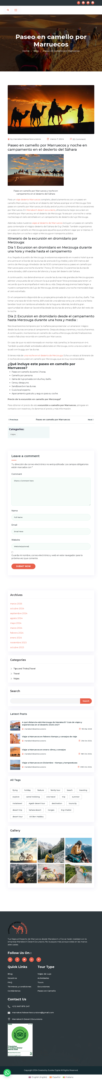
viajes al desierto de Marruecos (47, 223)
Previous (14, 419)
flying (15, 790)
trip (63, 797)
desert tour (18, 817)
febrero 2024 (16, 633)
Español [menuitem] (56, 1077)
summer (75, 797)
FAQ (10, 982)
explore (16, 797)
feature (40, 790)
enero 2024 (16, 638)
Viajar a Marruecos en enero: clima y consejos (44, 749)
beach (70, 790)
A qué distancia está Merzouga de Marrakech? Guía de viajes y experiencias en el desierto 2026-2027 (52, 723)
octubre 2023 (17, 647)
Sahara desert (35, 810)
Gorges (51, 810)
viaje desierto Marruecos (28, 199)
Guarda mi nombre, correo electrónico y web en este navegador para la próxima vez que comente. (46, 557)
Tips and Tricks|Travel (24, 668)
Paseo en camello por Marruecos (53, 419)
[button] (7, 1073)
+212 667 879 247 (20, 1006)
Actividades (43, 978)
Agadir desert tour (37, 803)
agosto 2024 (16, 618)
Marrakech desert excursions (40, 210)
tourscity (73, 803)
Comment (16, 474)
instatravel (17, 803)
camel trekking (33, 797)
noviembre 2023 (18, 642)
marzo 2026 (16, 604)
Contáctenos (14, 991)
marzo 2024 (16, 628)
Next (90, 419)
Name (14, 511)
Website (15, 540)
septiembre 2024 (18, 613)
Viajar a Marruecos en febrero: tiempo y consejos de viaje (49, 736)
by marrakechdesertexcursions (25, 139)
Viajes (13, 434)
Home (26, 51)
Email (14, 525)
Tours (41, 982)
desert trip (17, 810)
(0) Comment (79, 139)
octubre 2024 (17, 608)
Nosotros (12, 978)
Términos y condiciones (19, 986)
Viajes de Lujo (44, 974)
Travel (16, 673)
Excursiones (44, 986)
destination (57, 803)
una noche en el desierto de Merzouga (43, 355)
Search (15, 691)
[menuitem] (37, 1077)
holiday (27, 790)
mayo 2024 (15, 623)
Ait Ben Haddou (36, 817)
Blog (36, 51)
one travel (50, 797)
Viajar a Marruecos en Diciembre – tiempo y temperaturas (49, 763)
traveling (83, 790)
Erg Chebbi (66, 810)
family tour (55, 790)
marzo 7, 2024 (57, 139)
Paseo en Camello (47, 991)
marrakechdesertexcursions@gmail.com (33, 1012)
